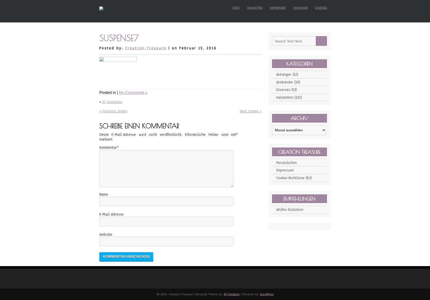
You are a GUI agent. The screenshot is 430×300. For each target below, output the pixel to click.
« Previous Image (113, 111)
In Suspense (112, 101)
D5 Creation (232, 294)
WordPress (266, 294)
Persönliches (286, 162)
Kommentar (108, 147)
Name (103, 194)
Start (236, 8)
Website (105, 234)
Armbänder (278, 8)
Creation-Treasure (145, 48)
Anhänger (300, 8)
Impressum (285, 170)
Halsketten (255, 8)
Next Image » (250, 111)
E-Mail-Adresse (111, 214)
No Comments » (133, 92)
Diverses (321, 8)
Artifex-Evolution (289, 209)
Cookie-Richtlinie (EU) (294, 177)
